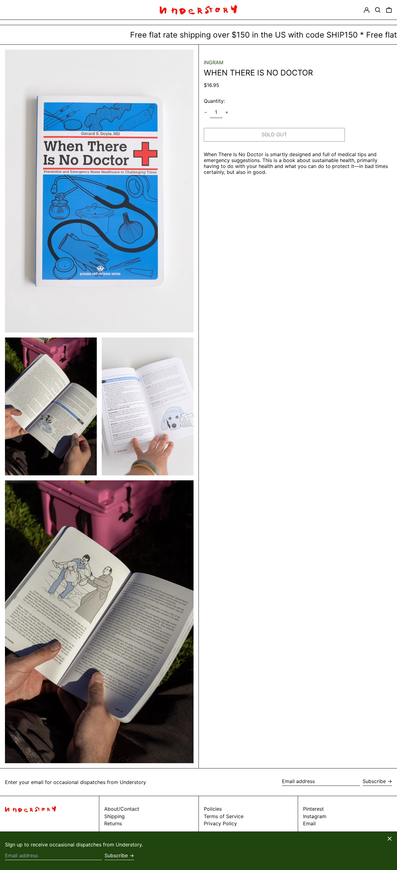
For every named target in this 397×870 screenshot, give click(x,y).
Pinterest (313, 809)
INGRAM (213, 62)
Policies (213, 809)
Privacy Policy (220, 823)
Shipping (114, 816)
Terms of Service (223, 816)
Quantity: (214, 101)
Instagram (314, 816)
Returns (113, 823)
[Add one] (226, 112)
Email (309, 824)
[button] (378, 9)
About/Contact (121, 809)
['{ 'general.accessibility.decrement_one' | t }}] (205, 112)
